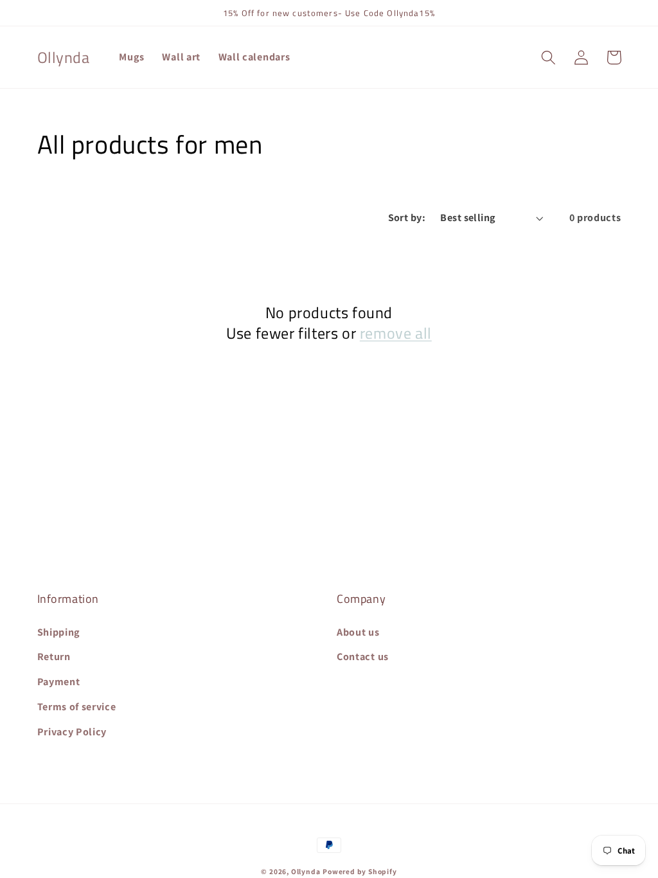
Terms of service (76, 706)
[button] (549, 57)
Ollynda (306, 871)
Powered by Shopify (360, 871)
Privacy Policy (72, 732)
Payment (58, 681)
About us (358, 632)
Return (54, 656)
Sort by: (407, 217)
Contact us (363, 656)
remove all (396, 333)
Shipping (59, 632)
